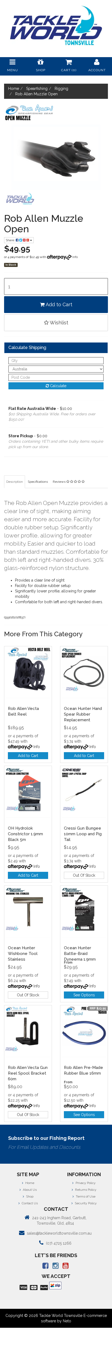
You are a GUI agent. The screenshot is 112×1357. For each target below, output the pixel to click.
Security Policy (85, 1203)
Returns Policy (85, 1190)
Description (14, 482)
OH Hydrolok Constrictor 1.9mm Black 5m (25, 834)
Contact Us (29, 1203)
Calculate (57, 386)
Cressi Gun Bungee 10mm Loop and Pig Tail (83, 834)
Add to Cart (58, 304)
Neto (67, 1321)
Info (75, 257)
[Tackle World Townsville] (56, 25)
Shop (29, 1196)
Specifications (38, 482)
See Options (84, 995)
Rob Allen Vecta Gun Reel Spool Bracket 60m (28, 1073)
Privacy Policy (85, 1183)
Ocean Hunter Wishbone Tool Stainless (23, 953)
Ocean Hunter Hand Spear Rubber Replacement (83, 714)
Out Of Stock (84, 875)
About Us (29, 1190)
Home (29, 1183)
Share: (11, 240)
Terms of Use (85, 1196)
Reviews (59, 482)
